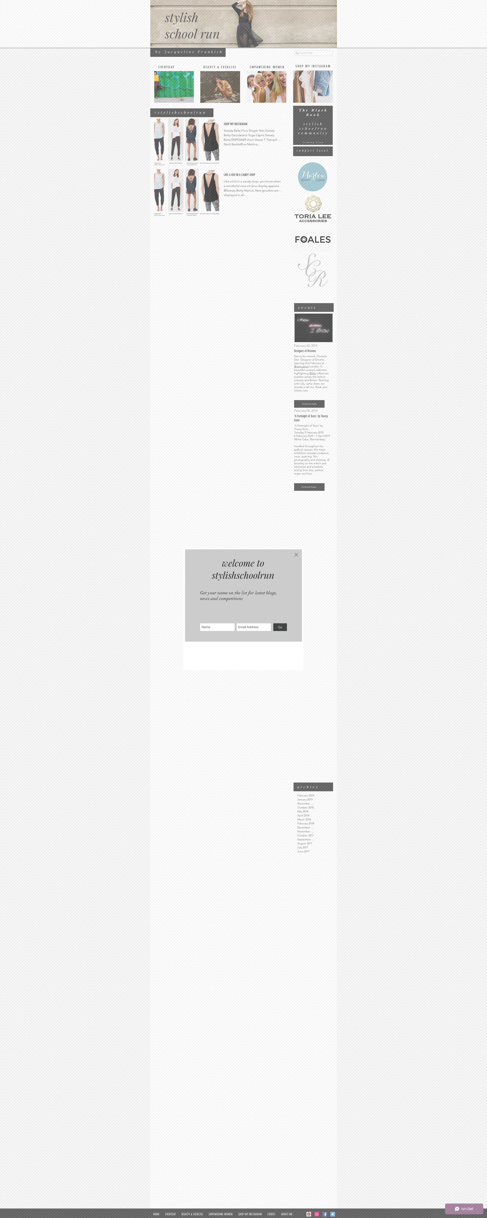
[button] (296, 555)
